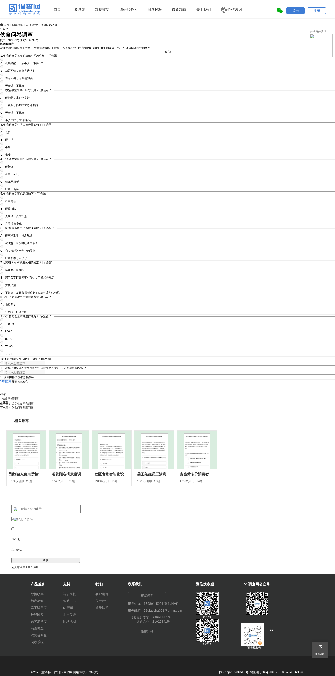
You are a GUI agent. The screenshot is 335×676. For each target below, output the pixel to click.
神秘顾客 (37, 614)
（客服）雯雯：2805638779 (150, 617)
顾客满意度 (39, 621)
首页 (57, 9)
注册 (317, 10)
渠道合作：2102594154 (154, 621)
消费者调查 (39, 635)
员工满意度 (39, 608)
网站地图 (69, 621)
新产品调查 (39, 601)
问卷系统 (78, 9)
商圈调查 (37, 628)
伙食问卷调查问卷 (23, 407)
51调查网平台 (19, 48)
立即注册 (33, 567)
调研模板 (69, 594)
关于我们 (203, 9)
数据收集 (102, 9)
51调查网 (5, 381)
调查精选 (179, 9)
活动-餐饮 (32, 25)
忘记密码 (16, 550)
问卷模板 (154, 9)
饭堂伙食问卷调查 (23, 403)
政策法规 (101, 608)
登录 (295, 10)
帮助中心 (69, 601)
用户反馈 (69, 614)
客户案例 (101, 594)
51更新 (68, 608)
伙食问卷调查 (10, 398)
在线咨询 (147, 595)
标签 (3, 394)
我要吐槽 (147, 632)
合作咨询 (234, 9)
